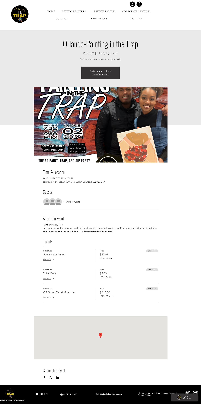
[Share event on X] (51, 377)
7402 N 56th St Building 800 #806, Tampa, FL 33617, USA (159, 394)
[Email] (161, 5)
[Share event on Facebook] (44, 377)
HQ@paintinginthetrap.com (111, 394)
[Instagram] (132, 4)
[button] (174, 7)
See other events (100, 74)
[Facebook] (139, 4)
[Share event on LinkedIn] (57, 377)
